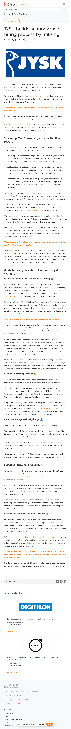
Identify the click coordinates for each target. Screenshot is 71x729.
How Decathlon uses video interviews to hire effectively (29, 619)
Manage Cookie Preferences (13, 719)
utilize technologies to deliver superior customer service (37, 537)
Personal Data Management (13, 725)
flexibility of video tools (17, 124)
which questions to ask (14, 296)
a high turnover (31, 210)
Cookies (6, 716)
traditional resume (45, 409)
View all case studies (12, 21)
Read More (10, 632)
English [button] (23, 4)
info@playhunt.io (15, 695)
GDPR (6, 722)
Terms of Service (9, 710)
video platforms (41, 96)
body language (53, 363)
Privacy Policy (8, 713)
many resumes (30, 193)
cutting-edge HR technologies (27, 477)
